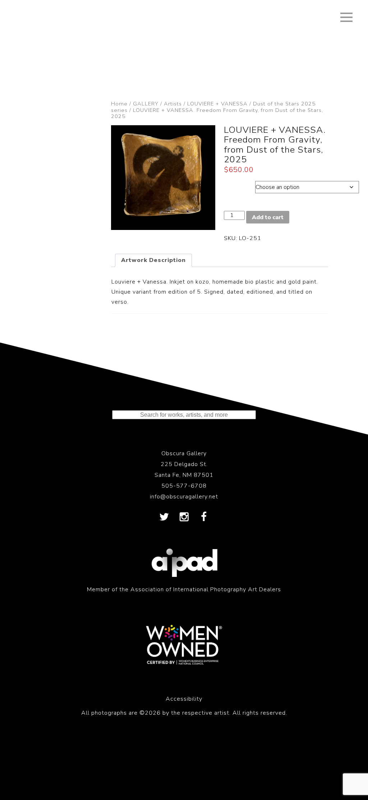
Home (119, 103)
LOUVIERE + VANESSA (217, 103)
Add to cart (268, 217)
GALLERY (145, 103)
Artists (173, 103)
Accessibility (184, 699)
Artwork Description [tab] (153, 260)
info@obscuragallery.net (184, 497)
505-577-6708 (184, 486)
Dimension (239, 185)
